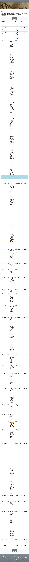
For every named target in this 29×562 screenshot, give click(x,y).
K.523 (2, 317)
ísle (12, 325)
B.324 (8, 305)
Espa (10, 331)
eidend (18, 269)
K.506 (2, 37)
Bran (10, 300)
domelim (11, 341)
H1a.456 (16, 269)
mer (12, 121)
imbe (11, 89)
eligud (4, 249)
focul (10, 43)
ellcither (11, 163)
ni (13, 282)
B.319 (8, 269)
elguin (18, 263)
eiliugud (18, 249)
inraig (10, 123)
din (11, 133)
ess (12, 277)
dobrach (5, 29)
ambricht (11, 171)
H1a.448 (16, 40)
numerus (11, 61)
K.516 (2, 263)
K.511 (2, 221)
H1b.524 (22, 40)
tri (11, 300)
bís (13, 356)
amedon (12, 235)
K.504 (2, 32)
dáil (10, 357)
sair (10, 202)
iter (12, 251)
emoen (11, 239)
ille (11, 91)
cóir (10, 257)
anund (10, 92)
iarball (13, 259)
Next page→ (14, 19)
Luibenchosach (12, 117)
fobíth (10, 105)
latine (10, 323)
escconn (5, 354)
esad (18, 373)
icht (10, 405)
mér (10, 120)
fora (11, 202)
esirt (18, 252)
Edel (10, 293)
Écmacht (11, 221)
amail (12, 58)
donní (10, 396)
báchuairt (11, 198)
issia (13, 199)
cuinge (10, 312)
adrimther (11, 190)
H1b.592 (22, 354)
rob (10, 238)
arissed (12, 374)
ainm (10, 356)
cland (11, 405)
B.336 (8, 404)
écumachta (11, 222)
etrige (11, 329)
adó (10, 91)
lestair (12, 356)
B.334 (8, 388)
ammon (12, 243)
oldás (10, 203)
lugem (13, 46)
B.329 (8, 354)
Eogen (4, 391)
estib (10, 122)
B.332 (8, 378)
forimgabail (11, 236)
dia (11, 203)
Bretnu (11, 362)
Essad (10, 373)
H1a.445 (16, 29)
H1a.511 (16, 354)
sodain (10, 126)
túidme (11, 311)
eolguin (11, 264)
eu (12, 392)
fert (12, 255)
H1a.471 (16, 388)
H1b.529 (22, 249)
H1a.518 (16, 365)
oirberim (11, 342)
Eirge (10, 365)
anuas (10, 87)
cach (10, 346)
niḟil (10, 332)
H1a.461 (16, 317)
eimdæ (25, 289)
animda (11, 147)
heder (10, 270)
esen (4, 277)
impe (13, 197)
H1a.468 (16, 373)
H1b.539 (22, 317)
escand (18, 354)
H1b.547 (22, 378)
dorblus (5, 22)
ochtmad (11, 156)
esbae (25, 331)
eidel (18, 293)
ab (11, 270)
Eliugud (11, 249)
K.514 (2, 252)
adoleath (11, 97)
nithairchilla (11, 318)
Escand (11, 354)
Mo (11, 297)
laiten (13, 59)
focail (10, 44)
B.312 (8, 183)
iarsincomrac (11, 79)
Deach (10, 40)
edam (10, 343)
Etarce (13, 328)
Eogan (10, 391)
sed (12, 61)
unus (10, 60)
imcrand (13, 86)
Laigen (12, 301)
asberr (10, 59)
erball (4, 259)
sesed (11, 118)
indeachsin (11, 128)
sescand (11, 361)
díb (12, 161)
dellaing (11, 164)
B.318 (8, 263)
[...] (6, 22)
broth (10, 381)
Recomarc (11, 70)
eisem (18, 305)
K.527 (2, 354)
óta (10, 145)
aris (12, 158)
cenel (10, 406)
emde (18, 289)
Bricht (10, 155)
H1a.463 (16, 331)
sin (12, 49)
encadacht (12, 280)
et (12, 362)
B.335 (8, 391)
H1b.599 (22, 365)
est (12, 60)
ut (12, 74)
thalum (13, 326)
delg (10, 189)
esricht (25, 317)
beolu (13, 202)
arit (10, 113)
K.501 (2, 22)
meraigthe (11, 237)
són (12, 144)
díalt (13, 48)
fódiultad (11, 228)
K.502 (2, 27)
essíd (12, 373)
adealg (13, 195)
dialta (12, 113)
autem (13, 398)
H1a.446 (16, 32)
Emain (10, 183)
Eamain (18, 183)
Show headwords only (4, 15)
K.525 (2, 331)
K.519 (2, 277)
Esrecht (11, 317)
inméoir (13, 166)
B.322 (8, 289)
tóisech (11, 80)
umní (10, 109)
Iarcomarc (11, 76)
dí (13, 327)
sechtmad (11, 140)
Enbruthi (11, 388)
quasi (12, 269)
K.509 (2, 180)
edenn (25, 269)
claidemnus (11, 151)
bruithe (11, 390)
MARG (12, 241)
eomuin (13, 186)
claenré (11, 104)
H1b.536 (22, 289)
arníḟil (10, 223)
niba (12, 92)
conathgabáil (11, 167)
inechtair (11, 96)
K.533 (2, 388)
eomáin (11, 184)
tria (11, 358)
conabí (13, 250)
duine (12, 129)
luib (10, 119)
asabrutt (11, 196)
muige (13, 300)
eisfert (10, 256)
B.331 (8, 373)
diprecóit (11, 295)
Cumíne (12, 296)
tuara (12, 346)
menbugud (12, 345)
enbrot (25, 378)
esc (12, 354)
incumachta (11, 224)
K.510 (2, 183)
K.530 (2, 373)
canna (10, 363)
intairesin (12, 93)
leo (12, 238)
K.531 (2, 378)
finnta (10, 290)
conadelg (11, 199)
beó (11, 332)
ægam (10, 349)
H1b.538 (22, 305)
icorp (10, 129)
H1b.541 (22, 331)
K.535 (2, 404)
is (11, 46)
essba (18, 331)
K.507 (2, 40)
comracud (11, 78)
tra (12, 64)
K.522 (2, 305)
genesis (11, 397)
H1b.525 (22, 175)
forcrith (11, 95)
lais (12, 257)
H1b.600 (22, 221)
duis (4, 175)
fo (12, 329)
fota (10, 297)
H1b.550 (22, 391)
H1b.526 (22, 183)
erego (12, 367)
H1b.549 (22, 388)
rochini (10, 407)
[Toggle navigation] (28, 1)
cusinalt (11, 124)
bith (11, 51)
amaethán (11, 148)
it (10, 110)
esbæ (4, 331)
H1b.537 (22, 293)
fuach (13, 42)
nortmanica (11, 382)
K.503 (2, 29)
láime (12, 120)
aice (10, 303)
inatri (12, 110)
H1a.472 (16, 391)
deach (4, 40)
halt (11, 131)
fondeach (11, 52)
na (13, 65)
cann (12, 355)
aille (11, 238)
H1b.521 (22, 32)
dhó (10, 232)
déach (10, 48)
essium (11, 310)
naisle (12, 165)
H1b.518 (22, 22)
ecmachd (18, 221)
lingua (10, 383)
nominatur (11, 364)
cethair (11, 86)
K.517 (2, 269)
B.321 (8, 277)
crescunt (12, 62)
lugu (10, 251)
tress (10, 77)
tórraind (11, 191)
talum (10, 325)
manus (13, 139)
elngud (11, 250)
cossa (10, 121)
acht (12, 231)
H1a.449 (16, 175)
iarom (10, 200)
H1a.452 (16, 249)
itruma (13, 109)
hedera (11, 272)
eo (10, 62)
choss (10, 358)
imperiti (13, 349)
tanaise (13, 71)
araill (11, 73)
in (12, 145)
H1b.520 (22, 29)
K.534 (2, 391)
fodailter (11, 107)
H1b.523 (22, 33)
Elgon (10, 263)
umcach (13, 87)
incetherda (11, 90)
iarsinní (11, 67)
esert (4, 252)
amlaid (13, 189)
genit (11, 232)
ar (11, 109)
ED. (13, 136)
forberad (11, 54)
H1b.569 (22, 252)
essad (25, 373)
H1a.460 (16, 305)
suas (11, 122)
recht (10, 319)
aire (10, 103)
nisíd (10, 374)
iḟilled (13, 88)
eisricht (5, 317)
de (12, 104)
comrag (13, 43)
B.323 (8, 293)
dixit (10, 296)
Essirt (10, 252)
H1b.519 (22, 27)
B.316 (8, 252)
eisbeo (13, 331)
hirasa (11, 49)
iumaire (11, 328)
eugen (13, 391)
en (12, 378)
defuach (11, 41)
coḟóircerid (11, 55)
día (12, 298)
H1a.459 (16, 293)
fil (11, 99)
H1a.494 (16, 263)
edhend (5, 269)
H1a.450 (16, 183)
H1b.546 (22, 373)
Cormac (11, 75)
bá (12, 333)
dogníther (11, 159)
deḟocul (11, 42)
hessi (13, 203)
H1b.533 (22, 269)
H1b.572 (22, 263)
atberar (12, 103)
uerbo (10, 367)
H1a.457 (16, 277)
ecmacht (5, 221)
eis (12, 252)
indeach (11, 71)
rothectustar (11, 283)
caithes (11, 348)
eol (13, 264)
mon (10, 243)
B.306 (8, 40)
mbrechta (11, 56)
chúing (10, 313)
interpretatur (11, 322)
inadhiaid (11, 100)
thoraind (11, 197)
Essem (10, 305)
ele (11, 88)
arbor (10, 380)
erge (4, 365)
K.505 (2, 33)
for (12, 302)
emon (4, 227)
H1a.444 (16, 22)
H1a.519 (16, 221)
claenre (11, 101)
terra (12, 321)
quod (12, 254)
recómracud (12, 72)
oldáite (11, 111)
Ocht (12, 63)
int (11, 155)
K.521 (2, 293)
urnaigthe (11, 294)
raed (10, 88)
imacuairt (11, 204)
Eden (10, 269)
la (12, 361)
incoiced (11, 102)
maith (13, 336)
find (11, 302)
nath (13, 159)
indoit (13, 123)
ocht (10, 165)
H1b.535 (22, 277)
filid (12, 65)
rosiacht (12, 200)
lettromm (11, 106)
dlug (4, 27)
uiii (12, 57)
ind (11, 166)
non (11, 60)
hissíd (10, 375)
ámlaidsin (11, 308)
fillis (10, 89)
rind (10, 185)
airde (11, 327)
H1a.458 (16, 289)
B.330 (8, 365)
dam (4, 32)
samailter (11, 127)
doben (10, 195)
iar (13, 77)
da (12, 196)
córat (10, 309)
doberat (11, 299)
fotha (10, 53)
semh (12, 306)
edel (4, 293)
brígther (11, 158)
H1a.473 (16, 404)
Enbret (11, 378)
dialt (12, 44)
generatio (11, 399)
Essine (10, 277)
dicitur (12, 323)
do (11, 298)
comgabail (11, 366)
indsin (13, 149)
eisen (18, 277)
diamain (5, 33)
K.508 (2, 175)
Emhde (11, 289)
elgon (4, 263)
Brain (10, 298)
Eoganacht (5, 404)
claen (10, 93)
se (13, 129)
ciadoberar (11, 108)
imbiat (10, 57)
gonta (12, 265)
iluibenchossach (12, 134)
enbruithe (18, 378)
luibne (12, 119)
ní (13, 333)
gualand (11, 125)
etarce (10, 324)
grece (10, 321)
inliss (12, 191)
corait (10, 307)
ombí (13, 192)
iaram (12, 309)
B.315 (8, 249)
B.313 (8, 221)
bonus (10, 393)
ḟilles (10, 84)
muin (12, 185)
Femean (12, 303)
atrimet (11, 65)
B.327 (8, 331)
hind (11, 145)
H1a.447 (16, 33)
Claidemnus (11, 138)
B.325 (8, 317)
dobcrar (11, 85)
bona (10, 401)
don (12, 48)
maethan (11, 168)
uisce (10, 355)
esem (4, 305)
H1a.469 (16, 378)
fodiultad (11, 253)
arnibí (10, 94)
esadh (4, 373)
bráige (10, 186)
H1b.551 (22, 404)
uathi (12, 201)
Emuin (10, 227)
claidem (11, 139)
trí (12, 297)
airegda (11, 161)
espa (13, 334)
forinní (13, 157)
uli (13, 144)
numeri (11, 63)
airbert (11, 344)
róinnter (11, 69)
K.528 (2, 365)
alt (13, 67)
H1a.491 (16, 252)
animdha (11, 169)
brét (12, 379)
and (10, 68)
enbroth (5, 378)
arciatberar (11, 47)
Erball (10, 259)
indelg (10, 201)
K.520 (2, 289)
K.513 (2, 249)
